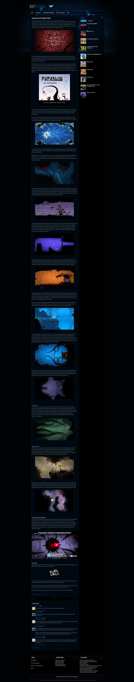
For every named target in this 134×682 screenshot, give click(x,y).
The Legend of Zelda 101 (92, 39)
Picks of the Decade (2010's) (86, 669)
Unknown (37, 606)
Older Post (76, 598)
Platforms (90, 20)
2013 (87, 661)
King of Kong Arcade (84, 664)
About (68, 12)
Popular (83, 20)
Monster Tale (90, 62)
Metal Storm (90, 77)
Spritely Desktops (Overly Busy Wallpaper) (89, 671)
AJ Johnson (37, 612)
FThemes (45, 680)
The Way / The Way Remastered (94, 54)
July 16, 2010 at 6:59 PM (40, 636)
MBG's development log (60, 665)
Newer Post (33, 598)
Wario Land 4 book (59, 663)
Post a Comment (35, 647)
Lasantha (56, 680)
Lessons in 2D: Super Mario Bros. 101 (88, 668)
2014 (90, 661)
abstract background (91, 680)
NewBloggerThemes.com (75, 680)
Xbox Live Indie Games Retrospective (88, 672)
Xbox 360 (45, 594)
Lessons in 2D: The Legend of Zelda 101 (88, 667)
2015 (93, 661)
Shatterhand (90, 69)
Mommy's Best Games (60, 664)
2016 (96, 661)
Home (32, 12)
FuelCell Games (38, 594)
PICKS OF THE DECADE (60, 12)
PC (42, 594)
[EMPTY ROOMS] (83, 663)
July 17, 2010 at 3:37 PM (40, 645)
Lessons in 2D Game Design (48, 12)
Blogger (76, 676)
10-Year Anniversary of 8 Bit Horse (87, 660)
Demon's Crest (90, 31)
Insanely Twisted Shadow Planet (41, 18)
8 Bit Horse (66, 676)
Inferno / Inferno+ (91, 92)
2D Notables (38, 12)
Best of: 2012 (82, 661)
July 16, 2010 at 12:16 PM (40, 625)
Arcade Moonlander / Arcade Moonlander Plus (93, 85)
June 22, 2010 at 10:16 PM (40, 617)
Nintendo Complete (59, 661)
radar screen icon (84, 680)
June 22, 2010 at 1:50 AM (40, 610)
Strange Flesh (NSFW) (92, 23)
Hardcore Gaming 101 (60, 660)
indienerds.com (38, 619)
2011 (33, 594)
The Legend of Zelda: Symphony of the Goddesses (91, 665)
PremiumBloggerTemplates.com (64, 680)
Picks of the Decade (35, 663)
